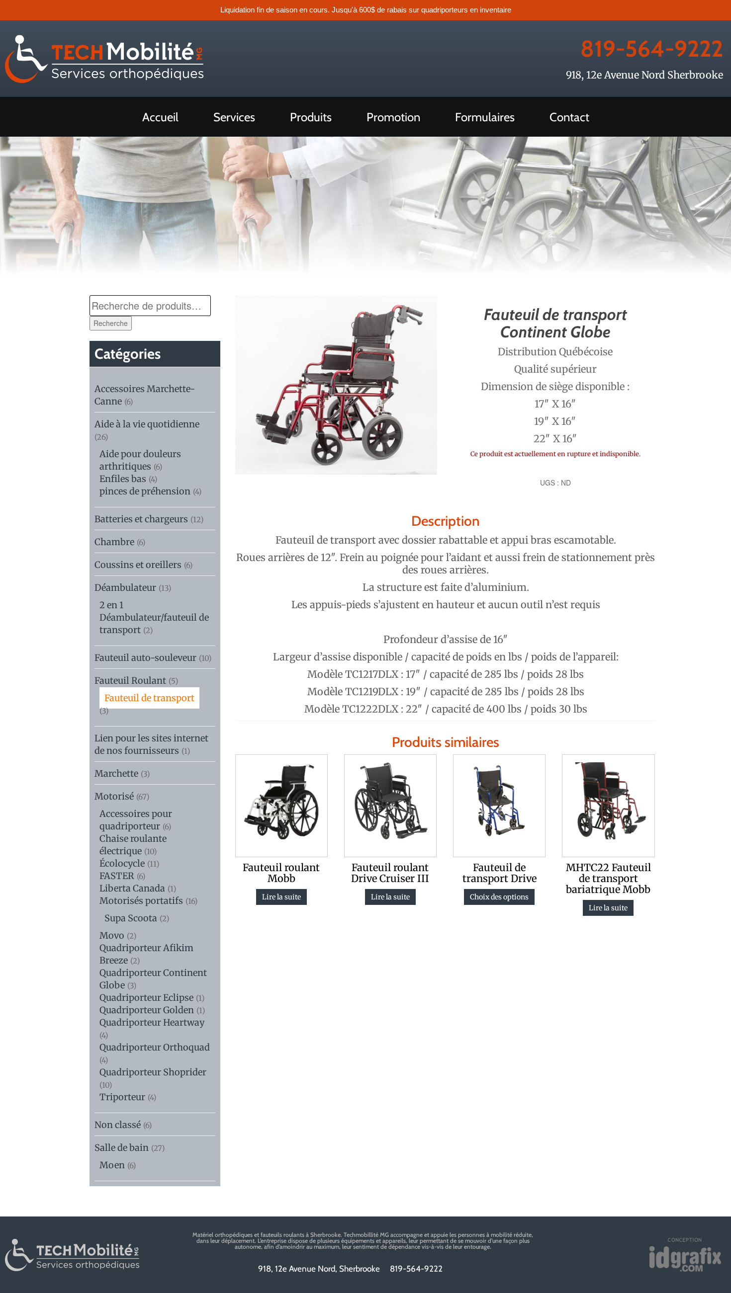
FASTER (116, 876)
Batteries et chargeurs (141, 519)
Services (234, 117)
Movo (111, 935)
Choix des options (499, 896)
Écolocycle (122, 863)
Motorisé (114, 796)
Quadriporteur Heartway (151, 1022)
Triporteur (122, 1097)
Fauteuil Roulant (130, 680)
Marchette (116, 773)
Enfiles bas (122, 479)
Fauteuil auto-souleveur (145, 657)
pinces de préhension (144, 491)
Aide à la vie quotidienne (146, 424)
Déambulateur (125, 587)
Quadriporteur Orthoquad (154, 1047)
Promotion (393, 117)
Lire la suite (281, 896)
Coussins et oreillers (138, 564)
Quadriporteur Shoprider (152, 1072)
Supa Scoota (130, 918)
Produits (311, 117)
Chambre (114, 542)
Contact (569, 117)
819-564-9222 (651, 49)
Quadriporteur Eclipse (146, 997)
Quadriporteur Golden (146, 1010)
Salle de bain (121, 1147)
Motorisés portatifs (141, 900)
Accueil (160, 117)
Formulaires (485, 117)
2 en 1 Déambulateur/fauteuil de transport (154, 617)
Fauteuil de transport (149, 698)
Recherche (110, 323)
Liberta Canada (132, 888)
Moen (112, 1165)
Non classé (117, 1125)
